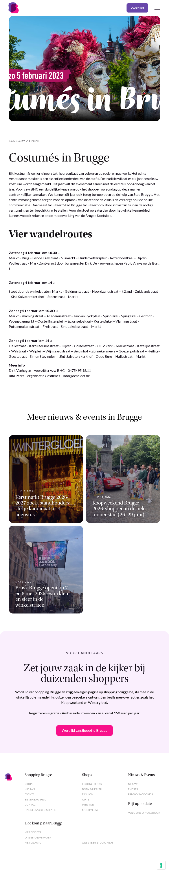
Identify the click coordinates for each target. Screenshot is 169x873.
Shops (29, 784)
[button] (156, 8)
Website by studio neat (97, 842)
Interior (88, 804)
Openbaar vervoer (38, 837)
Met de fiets (33, 832)
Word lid (137, 8)
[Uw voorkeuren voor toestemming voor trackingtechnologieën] (161, 865)
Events (29, 794)
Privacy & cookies (140, 794)
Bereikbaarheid (35, 799)
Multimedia (90, 809)
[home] (13, 7)
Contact (31, 804)
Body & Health (92, 789)
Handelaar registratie (40, 809)
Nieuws (30, 789)
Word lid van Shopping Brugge (84, 730)
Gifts (85, 799)
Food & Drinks (92, 784)
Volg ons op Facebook (144, 812)
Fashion (87, 794)
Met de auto (33, 842)
